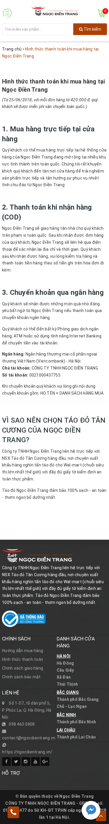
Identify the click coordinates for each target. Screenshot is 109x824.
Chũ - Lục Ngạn (72, 706)
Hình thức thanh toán (22, 659)
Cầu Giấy (65, 670)
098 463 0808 (22, 724)
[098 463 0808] (13, 813)
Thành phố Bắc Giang (78, 699)
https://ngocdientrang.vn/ (27, 752)
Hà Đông (65, 663)
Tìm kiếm (92, 29)
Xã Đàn (64, 677)
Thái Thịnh (67, 684)
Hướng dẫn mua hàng (22, 650)
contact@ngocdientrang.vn (28, 738)
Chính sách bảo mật (21, 677)
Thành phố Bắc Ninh (76, 722)
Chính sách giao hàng (22, 668)
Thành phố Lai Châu (76, 737)
